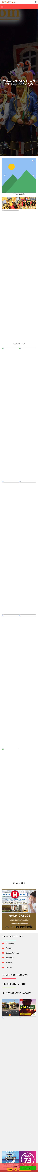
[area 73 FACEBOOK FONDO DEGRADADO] (27, 1159)
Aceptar (10, 1169)
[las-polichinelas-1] (27, 203)
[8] (10, 547)
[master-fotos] (10, 414)
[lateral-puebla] (10, 1007)
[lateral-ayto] (10, 1083)
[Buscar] (35, 2)
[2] (27, 414)
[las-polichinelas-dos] (10, 203)
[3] (27, 681)
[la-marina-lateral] (27, 1083)
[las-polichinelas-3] (10, 275)
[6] (27, 547)
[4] (10, 815)
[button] (28, 1168)
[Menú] (2, 6)
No (16, 1169)
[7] (10, 681)
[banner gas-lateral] (10, 1159)
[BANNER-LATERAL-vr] (27, 1007)
